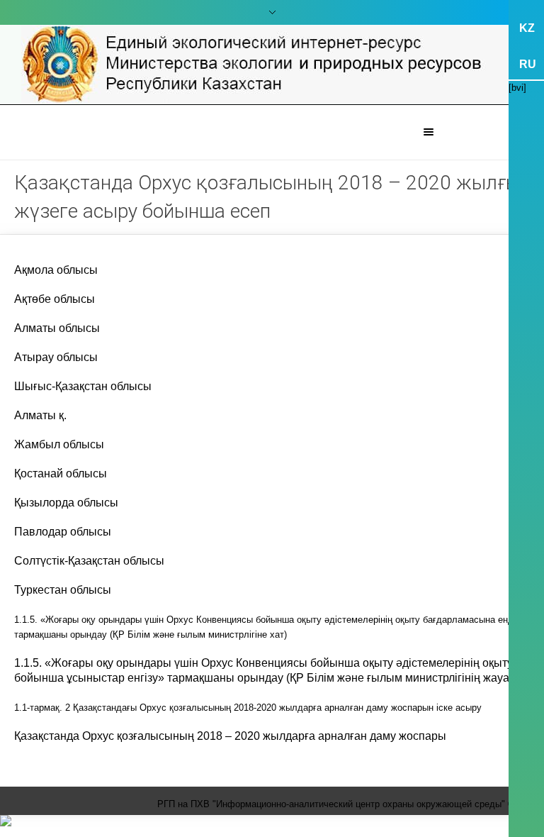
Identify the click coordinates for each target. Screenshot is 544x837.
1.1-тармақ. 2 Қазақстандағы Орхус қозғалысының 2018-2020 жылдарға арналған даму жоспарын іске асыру (248, 707)
